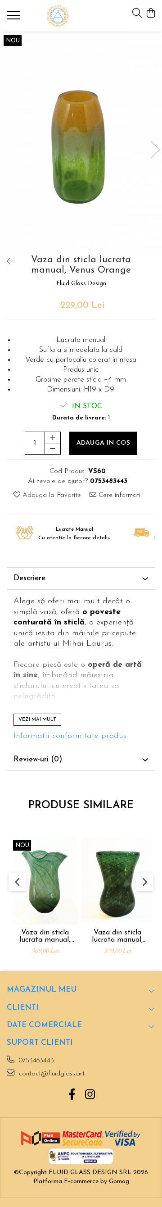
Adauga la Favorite (50, 495)
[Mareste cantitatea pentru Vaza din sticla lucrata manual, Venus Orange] (53, 437)
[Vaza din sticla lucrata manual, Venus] (44, 880)
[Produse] (14, 18)
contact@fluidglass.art (51, 1073)
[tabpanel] (81, 141)
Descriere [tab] (29, 578)
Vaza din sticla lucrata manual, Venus (44, 936)
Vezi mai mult (37, 719)
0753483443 (35, 1060)
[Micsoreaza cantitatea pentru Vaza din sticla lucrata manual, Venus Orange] (53, 449)
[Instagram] (90, 1096)
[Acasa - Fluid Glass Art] (58, 16)
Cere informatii (119, 495)
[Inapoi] (7, 262)
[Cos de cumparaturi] (150, 13)
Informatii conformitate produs (70, 736)
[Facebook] (72, 1096)
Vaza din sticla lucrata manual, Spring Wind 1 (117, 936)
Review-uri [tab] (38, 759)
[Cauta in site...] (137, 13)
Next (155, 150)
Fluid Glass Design (81, 284)
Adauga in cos (103, 443)
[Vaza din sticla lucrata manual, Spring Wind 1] (117, 880)
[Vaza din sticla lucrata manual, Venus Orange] (81, 141)
